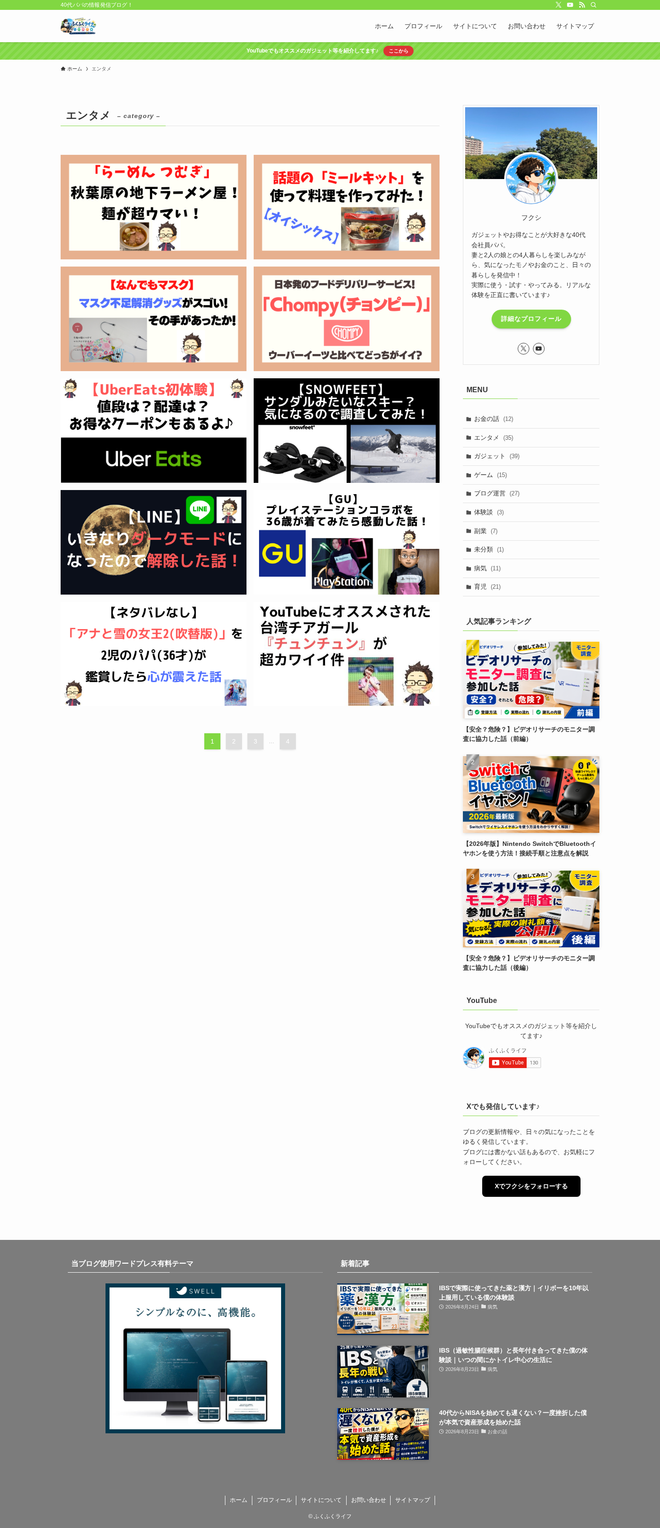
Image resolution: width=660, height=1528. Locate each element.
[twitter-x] (558, 5)
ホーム (238, 1500)
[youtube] (570, 5)
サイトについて (321, 1500)
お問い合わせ (368, 1500)
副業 (485, 530)
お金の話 (493, 418)
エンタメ (493, 437)
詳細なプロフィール (531, 318)
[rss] (582, 5)
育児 (487, 586)
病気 (487, 568)
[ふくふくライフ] (79, 26)
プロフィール (274, 1500)
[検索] (593, 5)
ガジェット (496, 456)
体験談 (489, 512)
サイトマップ (412, 1500)
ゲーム (490, 474)
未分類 (489, 549)
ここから (399, 50)
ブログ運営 (496, 493)
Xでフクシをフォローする (531, 1186)
